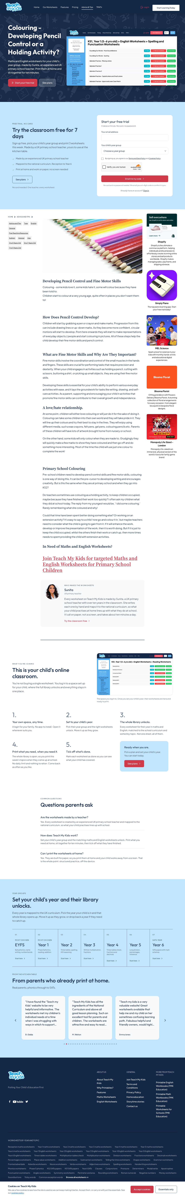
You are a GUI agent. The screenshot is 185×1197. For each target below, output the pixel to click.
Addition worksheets (68, 1160)
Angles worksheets (42, 1173)
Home (36, 7)
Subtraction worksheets (91, 1160)
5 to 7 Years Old (30, 243)
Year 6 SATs (87, 1168)
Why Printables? (105, 1087)
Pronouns (125, 1168)
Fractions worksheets (144, 1155)
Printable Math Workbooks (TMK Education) (164, 1098)
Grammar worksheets (163, 1160)
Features (65, 7)
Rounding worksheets (108, 1173)
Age (29, 238)
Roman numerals (128, 1173)
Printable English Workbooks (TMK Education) (164, 1086)
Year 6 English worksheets (19, 1155)
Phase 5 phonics (36, 1168)
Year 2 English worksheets (71, 1151)
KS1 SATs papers (72, 1168)
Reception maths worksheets (21, 1146)
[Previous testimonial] (15, 1020)
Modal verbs (152, 1168)
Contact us (132, 1106)
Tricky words (30, 1177)
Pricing (75, 7)
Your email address (109, 132)
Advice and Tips (15, 223)
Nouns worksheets (58, 1164)
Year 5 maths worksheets (152, 1146)
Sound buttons (14, 1177)
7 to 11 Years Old (15, 248)
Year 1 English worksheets (45, 1151)
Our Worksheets (50, 7)
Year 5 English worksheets (150, 1151)
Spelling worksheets (122, 1164)
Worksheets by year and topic (23, 1140)
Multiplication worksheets (98, 1155)
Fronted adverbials (16, 1164)
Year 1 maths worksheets (49, 1146)
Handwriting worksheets (146, 1164)
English (33, 223)
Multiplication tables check (72, 1155)
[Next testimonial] (165, 1020)
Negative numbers (147, 1173)
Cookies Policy (154, 158)
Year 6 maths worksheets (19, 1151)
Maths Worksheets (106, 1096)
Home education (135, 1096)
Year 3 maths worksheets (100, 1146)
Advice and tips (23, 217)
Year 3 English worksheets (97, 1151)
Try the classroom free (75, 620)
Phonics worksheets (17, 1168)
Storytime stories (135, 1101)
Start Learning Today (166, 8)
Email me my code (133, 178)
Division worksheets (122, 1155)
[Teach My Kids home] (13, 7)
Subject (12, 238)
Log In (146, 7)
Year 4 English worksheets (123, 1151)
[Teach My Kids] (16, 1075)
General (12, 228)
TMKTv (99, 7)
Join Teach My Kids (135, 1079)
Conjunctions (111, 1168)
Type (26, 223)
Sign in (146, 190)
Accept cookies (142, 1189)
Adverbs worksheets (37, 1164)
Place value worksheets (44, 1160)
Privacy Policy (133, 1092)
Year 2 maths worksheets (74, 1146)
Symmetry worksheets (64, 1173)
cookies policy (17, 1193)
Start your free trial (24, 82)
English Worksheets (107, 1101)
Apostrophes (167, 1168)
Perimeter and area (86, 1173)
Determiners (138, 1168)
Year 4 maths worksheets (126, 1146)
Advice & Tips (87, 7)
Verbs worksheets (78, 1164)
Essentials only (166, 1189)
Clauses (98, 1168)
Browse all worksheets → (77, 1177)
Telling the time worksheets (118, 1160)
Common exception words (51, 1177)
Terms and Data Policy (137, 158)
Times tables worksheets (45, 1155)
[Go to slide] (64, 1044)
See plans (47, 82)
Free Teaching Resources (18, 233)
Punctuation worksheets (19, 1173)
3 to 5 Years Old (15, 243)
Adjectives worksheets (99, 1164)
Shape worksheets (141, 1160)
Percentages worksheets (19, 1160)
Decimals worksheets (167, 1155)
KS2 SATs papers (54, 1168)
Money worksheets (167, 1173)
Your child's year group (111, 145)
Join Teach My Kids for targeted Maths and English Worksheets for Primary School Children (90, 564)
